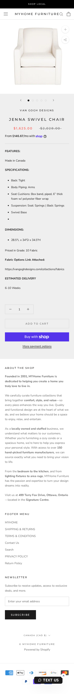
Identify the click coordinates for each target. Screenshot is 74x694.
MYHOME (11, 522)
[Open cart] (68, 14)
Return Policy (13, 563)
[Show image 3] (37, 100)
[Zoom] (65, 29)
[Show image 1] (28, 100)
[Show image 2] (33, 100)
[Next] (53, 100)
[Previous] (20, 100)
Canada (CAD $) (35, 635)
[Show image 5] (46, 100)
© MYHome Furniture (37, 644)
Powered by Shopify (37, 650)
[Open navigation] (6, 13)
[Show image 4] (41, 100)
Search (9, 550)
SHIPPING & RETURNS (20, 529)
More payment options (37, 346)
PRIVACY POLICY (16, 556)
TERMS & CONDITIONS (20, 536)
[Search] (61, 14)
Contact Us (12, 543)
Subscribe (20, 614)
